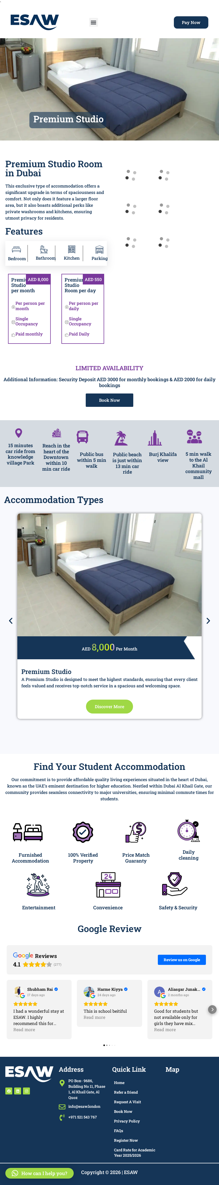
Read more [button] (24, 1029)
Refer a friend (126, 1092)
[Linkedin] (17, 1090)
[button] (93, 22)
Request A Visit (127, 1101)
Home (119, 1082)
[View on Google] (18, 992)
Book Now (123, 1111)
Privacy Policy (127, 1121)
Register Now (126, 1140)
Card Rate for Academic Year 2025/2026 (134, 1152)
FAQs (118, 1130)
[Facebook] (8, 1090)
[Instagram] (26, 1090)
